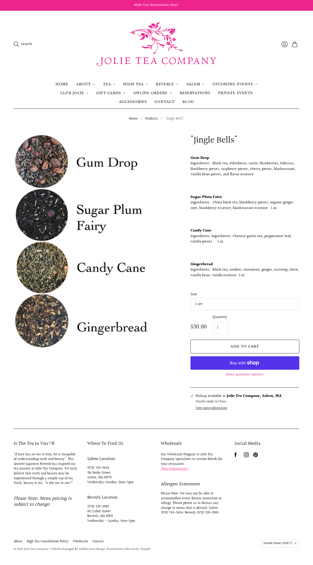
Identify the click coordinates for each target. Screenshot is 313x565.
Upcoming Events (232, 84)
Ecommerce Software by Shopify (129, 549)
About (83, 84)
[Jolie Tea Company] (156, 44)
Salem (194, 84)
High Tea (133, 84)
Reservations (195, 93)
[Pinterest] (255, 456)
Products (151, 119)
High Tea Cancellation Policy (47, 541)
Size (193, 294)
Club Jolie (72, 93)
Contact (165, 102)
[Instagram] (246, 456)
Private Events (235, 93)
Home (62, 84)
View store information (211, 408)
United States (277, 543)
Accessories (133, 102)
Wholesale (80, 541)
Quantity (219, 317)
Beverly (165, 84)
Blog (188, 102)
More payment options (245, 374)
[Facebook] (236, 456)
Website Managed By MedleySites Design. (78, 549)
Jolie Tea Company (36, 549)
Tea (107, 84)
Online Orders (150, 93)
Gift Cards (108, 93)
